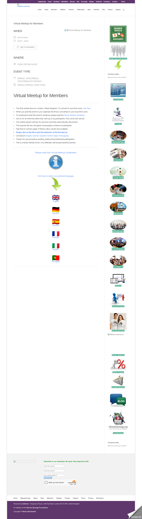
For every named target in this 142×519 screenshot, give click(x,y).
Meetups (91, 1)
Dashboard (56, 1)
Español (55, 225)
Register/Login (42, 1)
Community (84, 1)
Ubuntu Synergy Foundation (37, 507)
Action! (49, 1)
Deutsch (55, 213)
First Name (48, 464)
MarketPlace (64, 1)
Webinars (118, 286)
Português (56, 261)
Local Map (118, 177)
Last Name (47, 468)
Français (55, 237)
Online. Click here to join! (27, 64)
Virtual (42, 85)
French (50, 136)
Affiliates (63, 9)
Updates (59, 498)
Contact (110, 9)
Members (54, 9)
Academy (114, 1)
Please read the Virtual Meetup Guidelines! (56, 152)
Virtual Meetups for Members (29, 81)
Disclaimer (100, 498)
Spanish (43, 136)
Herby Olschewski (29, 511)
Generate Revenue (118, 387)
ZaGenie (25, 504)
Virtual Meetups (32, 78)
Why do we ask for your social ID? (117, 77)
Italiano (56, 249)
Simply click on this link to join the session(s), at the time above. (41, 132)
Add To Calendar (27, 47)
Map (78, 1)
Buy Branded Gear (118, 331)
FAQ (103, 9)
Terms (83, 498)
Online (36, 85)
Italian (55, 136)
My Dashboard (118, 99)
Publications (81, 9)
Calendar (96, 9)
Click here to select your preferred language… (56, 176)
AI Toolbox (118, 124)
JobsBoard (99, 1)
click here (86, 108)
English (29, 136)
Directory (72, 1)
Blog (89, 9)
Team (42, 498)
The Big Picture (118, 433)
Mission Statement (118, 355)
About (46, 9)
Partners (71, 9)
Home (40, 9)
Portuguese (64, 136)
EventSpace (107, 1)
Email (46, 473)
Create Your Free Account (118, 59)
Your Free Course (118, 306)
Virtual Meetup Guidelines (74, 115)
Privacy (90, 498)
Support (117, 9)
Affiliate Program (118, 372)
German (36, 136)
